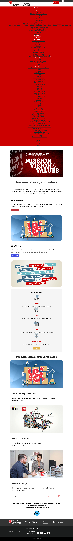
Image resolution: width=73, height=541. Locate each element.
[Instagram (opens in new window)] (48, 533)
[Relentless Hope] (36, 477)
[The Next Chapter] (36, 432)
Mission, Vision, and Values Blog (36, 356)
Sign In (42, 2)
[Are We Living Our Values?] (36, 387)
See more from (50, 496)
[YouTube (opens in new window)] (45, 533)
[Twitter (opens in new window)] (41, 533)
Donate (47, 2)
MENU (59, 1)
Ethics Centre (41, 505)
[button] (44, 521)
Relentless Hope (19, 483)
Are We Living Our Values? (24, 393)
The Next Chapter (20, 438)
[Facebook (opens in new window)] (38, 533)
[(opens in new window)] (15, 211)
